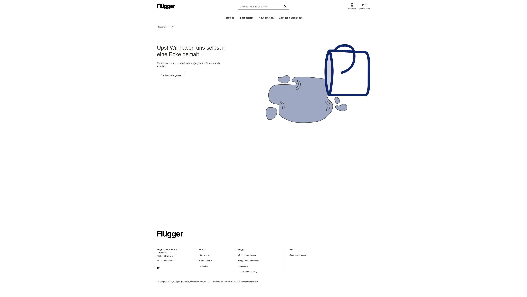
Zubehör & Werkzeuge (290, 18)
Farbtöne (229, 18)
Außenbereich (266, 18)
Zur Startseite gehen (171, 75)
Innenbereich (246, 18)
